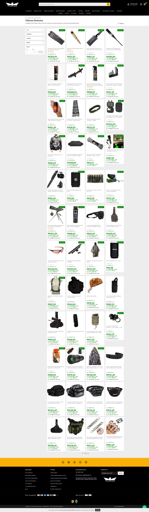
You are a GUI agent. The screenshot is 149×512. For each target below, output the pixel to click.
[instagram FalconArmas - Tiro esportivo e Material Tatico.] (63, 462)
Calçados (81, 13)
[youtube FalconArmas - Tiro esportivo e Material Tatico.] (68, 462)
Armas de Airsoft (60, 11)
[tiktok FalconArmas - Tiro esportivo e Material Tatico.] (74, 462)
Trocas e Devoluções (56, 483)
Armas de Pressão (49, 11)
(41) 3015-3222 (79, 472)
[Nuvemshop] (119, 506)
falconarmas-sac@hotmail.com (83, 475)
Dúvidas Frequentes (55, 489)
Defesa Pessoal (96, 11)
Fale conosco (29, 472)
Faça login (135, 3)
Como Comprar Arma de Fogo (58, 475)
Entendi (97, 510)
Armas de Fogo (38, 11)
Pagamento (53, 486)
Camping (60, 13)
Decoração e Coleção (108, 11)
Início (26, 17)
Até (33, 49)
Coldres (80, 11)
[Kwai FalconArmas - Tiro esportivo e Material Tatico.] (86, 462)
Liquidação (29, 11)
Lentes (67, 13)
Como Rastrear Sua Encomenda (58, 478)
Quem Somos (53, 472)
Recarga (88, 13)
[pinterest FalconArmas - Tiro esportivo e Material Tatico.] (80, 462)
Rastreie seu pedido (30, 475)
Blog (26, 489)
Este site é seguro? (55, 481)
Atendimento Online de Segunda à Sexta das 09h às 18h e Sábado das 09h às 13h (86, 478)
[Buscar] (108, 4)
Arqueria (87, 11)
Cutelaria (73, 13)
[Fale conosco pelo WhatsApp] (141, 4)
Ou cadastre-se (133, 4)
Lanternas (119, 11)
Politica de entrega (30, 481)
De (27, 49)
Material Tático (71, 11)
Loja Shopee (28, 483)
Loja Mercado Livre (30, 486)
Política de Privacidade (31, 478)
